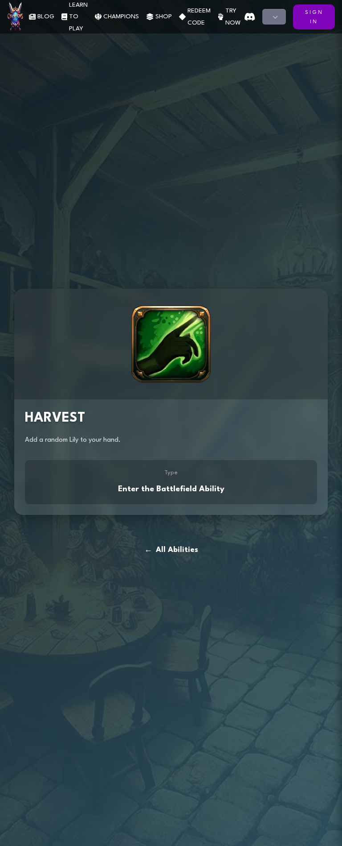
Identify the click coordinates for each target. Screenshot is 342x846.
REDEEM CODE (199, 16)
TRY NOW (232, 16)
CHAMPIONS (121, 16)
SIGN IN (314, 17)
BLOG (45, 16)
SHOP (163, 16)
